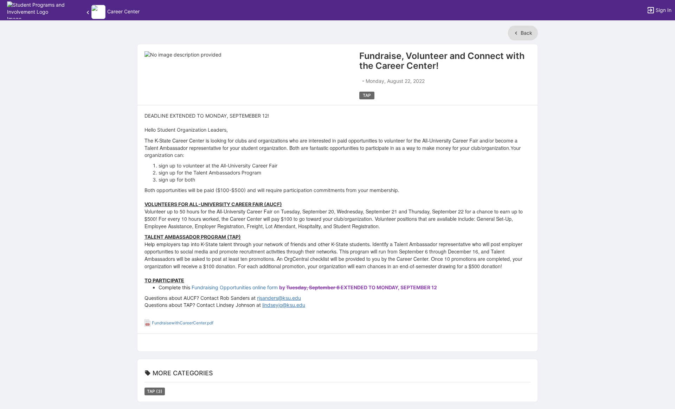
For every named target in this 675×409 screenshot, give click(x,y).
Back (525, 33)
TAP (154, 391)
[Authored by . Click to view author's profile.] (360, 81)
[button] (36, 10)
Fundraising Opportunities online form (235, 287)
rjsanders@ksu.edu (279, 298)
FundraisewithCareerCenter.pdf (182, 322)
